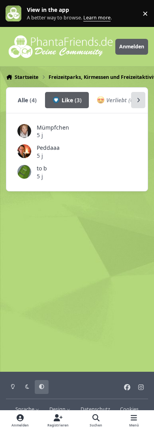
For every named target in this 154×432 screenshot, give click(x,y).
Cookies (129, 409)
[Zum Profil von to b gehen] (24, 172)
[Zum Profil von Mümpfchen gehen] (24, 131)
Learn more (15, 13)
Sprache (25, 409)
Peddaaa (48, 147)
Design (58, 409)
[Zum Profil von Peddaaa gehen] (24, 151)
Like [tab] (71, 100)
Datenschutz (95, 409)
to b (42, 168)
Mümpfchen (53, 127)
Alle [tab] (27, 100)
